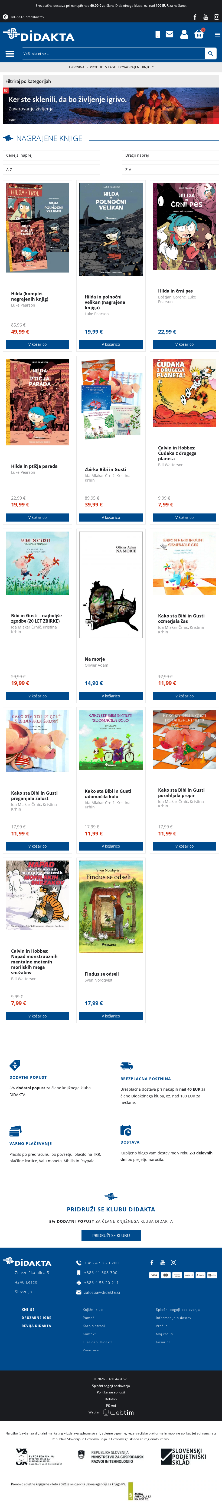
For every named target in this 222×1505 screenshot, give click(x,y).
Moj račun (164, 1334)
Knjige (28, 1309)
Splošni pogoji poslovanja (178, 1309)
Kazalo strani (94, 1325)
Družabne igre (36, 1317)
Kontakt (89, 1334)
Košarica (163, 1342)
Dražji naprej (137, 155)
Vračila (162, 1325)
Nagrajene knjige (49, 138)
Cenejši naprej (19, 155)
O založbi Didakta (98, 1342)
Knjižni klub (93, 1309)
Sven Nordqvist (98, 980)
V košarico (37, 344)
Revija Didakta (36, 1325)
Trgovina (76, 67)
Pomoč (88, 1317)
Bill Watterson (171, 464)
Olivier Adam (96, 665)
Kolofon (111, 1399)
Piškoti (111, 1405)
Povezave (91, 1350)
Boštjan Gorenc (172, 297)
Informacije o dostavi (174, 1317)
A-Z (9, 169)
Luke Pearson (23, 305)
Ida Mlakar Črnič (100, 475)
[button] (217, 34)
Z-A (128, 169)
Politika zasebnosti (111, 1392)
